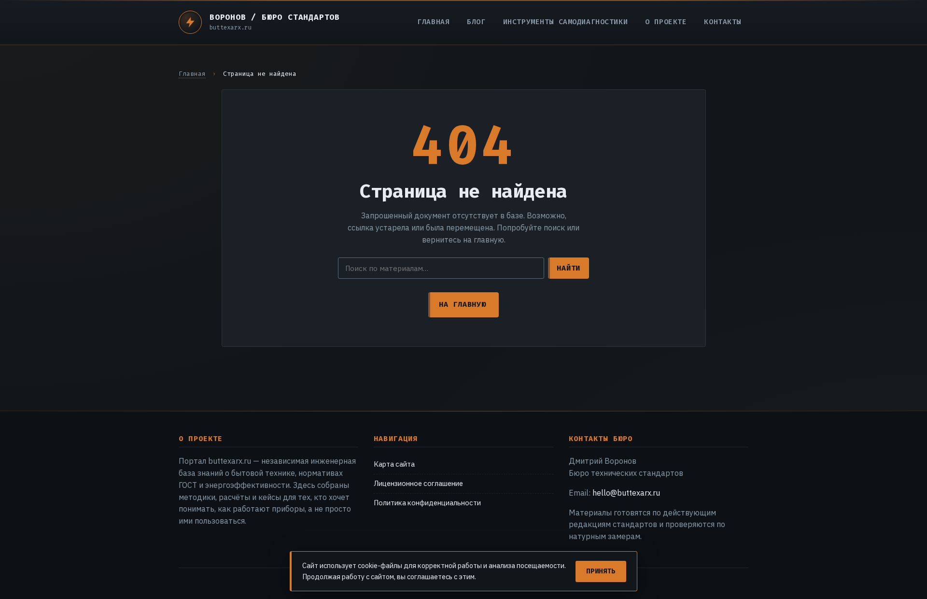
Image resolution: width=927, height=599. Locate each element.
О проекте (666, 22)
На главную (462, 304)
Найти (568, 268)
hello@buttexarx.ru (626, 493)
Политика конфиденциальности (427, 502)
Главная (433, 22)
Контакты (722, 22)
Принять (601, 571)
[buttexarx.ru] (190, 22)
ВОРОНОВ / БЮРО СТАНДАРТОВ (275, 17)
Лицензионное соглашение (418, 483)
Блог (476, 22)
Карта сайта (394, 464)
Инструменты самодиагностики (565, 22)
